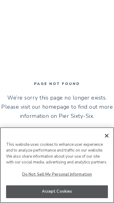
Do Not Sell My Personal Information (57, 174)
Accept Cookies (57, 191)
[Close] (106, 135)
